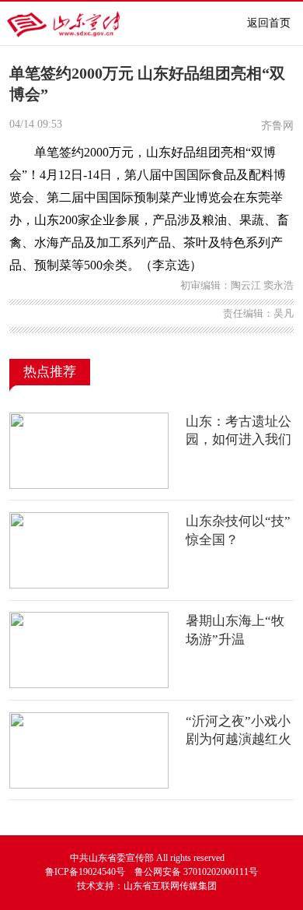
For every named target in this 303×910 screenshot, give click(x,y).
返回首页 (269, 23)
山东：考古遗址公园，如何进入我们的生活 (238, 440)
